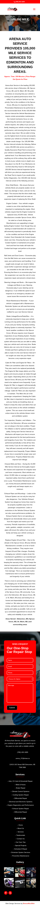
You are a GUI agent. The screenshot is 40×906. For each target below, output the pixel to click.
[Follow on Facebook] (6, 893)
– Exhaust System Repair (20, 808)
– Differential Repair (20, 798)
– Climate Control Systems (20, 791)
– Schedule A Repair (20, 849)
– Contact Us (20, 839)
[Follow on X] (10, 893)
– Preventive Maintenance (20, 856)
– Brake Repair (20, 788)
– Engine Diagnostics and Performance (20, 805)
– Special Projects (20, 845)
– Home (20, 825)
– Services (20, 832)
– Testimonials (20, 835)
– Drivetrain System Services (20, 852)
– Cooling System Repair (20, 795)
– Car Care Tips (20, 842)
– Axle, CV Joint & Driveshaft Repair (20, 781)
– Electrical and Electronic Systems (20, 802)
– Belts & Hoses (20, 784)
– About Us (20, 828)
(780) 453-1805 (20, 2)
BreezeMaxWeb (29, 903)
